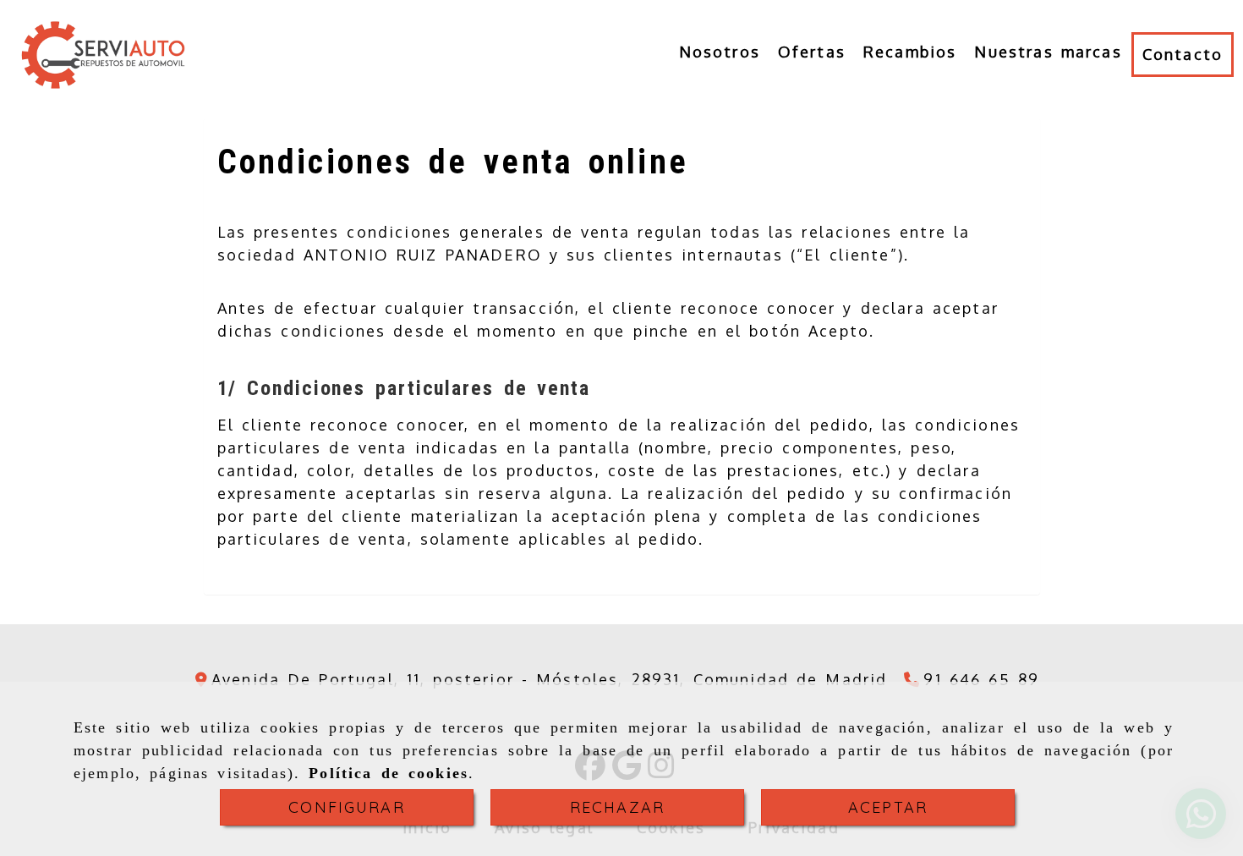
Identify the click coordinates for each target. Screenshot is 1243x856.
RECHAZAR (617, 807)
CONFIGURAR (346, 807)
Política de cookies (388, 773)
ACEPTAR (888, 807)
